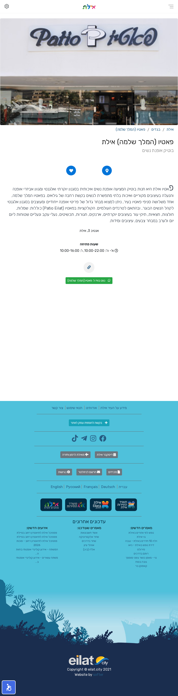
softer (98, 675)
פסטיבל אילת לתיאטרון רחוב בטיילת (37, 532)
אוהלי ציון (89, 545)
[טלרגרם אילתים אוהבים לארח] (83, 440)
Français (91, 487)
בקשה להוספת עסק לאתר (87, 423)
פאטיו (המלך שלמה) (130, 129)
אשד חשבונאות (89, 532)
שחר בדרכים (89, 541)
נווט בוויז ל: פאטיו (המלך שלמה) (86, 280)
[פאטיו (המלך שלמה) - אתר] (89, 267)
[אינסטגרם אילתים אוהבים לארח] (92, 440)
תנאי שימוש (74, 408)
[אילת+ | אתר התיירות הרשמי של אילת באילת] (89, 6)
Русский (73, 487)
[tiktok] (75, 440)
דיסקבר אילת (105, 455)
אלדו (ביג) (89, 549)
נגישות (62, 472)
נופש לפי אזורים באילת (141, 532)
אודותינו (91, 408)
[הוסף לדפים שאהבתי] (71, 170)
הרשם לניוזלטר (87, 472)
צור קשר (57, 408)
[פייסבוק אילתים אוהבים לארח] (101, 440)
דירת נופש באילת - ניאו (141, 545)
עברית (123, 487)
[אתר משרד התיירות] (75, 504)
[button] (8, 687)
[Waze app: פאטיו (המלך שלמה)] (107, 170)
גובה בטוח (141, 561)
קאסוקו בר (141, 565)
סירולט (141, 549)
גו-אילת (141, 536)
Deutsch (108, 487)
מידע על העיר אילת (113, 408)
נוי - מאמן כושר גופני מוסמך (141, 557)
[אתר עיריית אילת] (100, 504)
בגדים (155, 129)
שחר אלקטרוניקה (89, 536)
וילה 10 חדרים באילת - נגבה (141, 541)
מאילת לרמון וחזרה (73, 455)
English (57, 487)
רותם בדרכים (141, 553)
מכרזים (113, 472)
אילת (170, 129)
